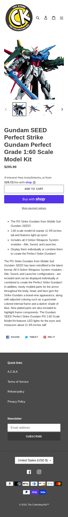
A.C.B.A (13, 371)
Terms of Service (18, 381)
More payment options (34, 208)
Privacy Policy (16, 401)
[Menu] (62, 18)
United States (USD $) (33, 460)
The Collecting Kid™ (38, 504)
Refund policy (16, 391)
